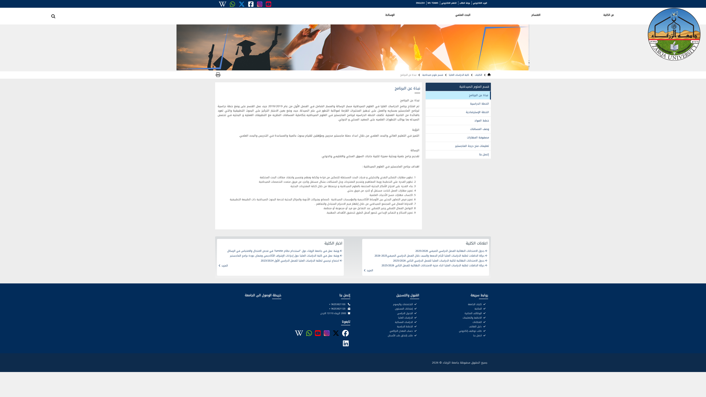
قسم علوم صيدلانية (432, 75)
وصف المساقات (479, 129)
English (420, 3)
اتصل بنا (477, 335)
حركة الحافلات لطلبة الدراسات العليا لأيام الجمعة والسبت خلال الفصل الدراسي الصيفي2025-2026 (429, 255)
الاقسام (536, 14)
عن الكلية (608, 14)
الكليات (478, 75)
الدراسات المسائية (404, 322)
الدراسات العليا (405, 317)
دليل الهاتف (475, 326)
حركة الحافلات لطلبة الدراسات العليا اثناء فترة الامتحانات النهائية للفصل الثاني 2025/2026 (432, 265)
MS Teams (433, 3)
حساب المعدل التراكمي (401, 331)
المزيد (370, 270)
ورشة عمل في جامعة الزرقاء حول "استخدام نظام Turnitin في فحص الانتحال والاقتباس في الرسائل (283, 250)
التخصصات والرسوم (403, 304)
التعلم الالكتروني (449, 3)
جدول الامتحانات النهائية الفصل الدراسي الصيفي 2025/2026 (449, 250)
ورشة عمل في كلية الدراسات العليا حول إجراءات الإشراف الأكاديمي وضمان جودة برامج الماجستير (284, 255)
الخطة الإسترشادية (477, 112)
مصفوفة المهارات (478, 137)
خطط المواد (481, 120)
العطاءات (477, 322)
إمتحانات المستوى (404, 308)
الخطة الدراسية (479, 103)
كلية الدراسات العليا (458, 75)
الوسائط (390, 14)
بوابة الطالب (464, 3)
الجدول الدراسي (405, 313)
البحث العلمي (462, 14)
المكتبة (478, 308)
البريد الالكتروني (480, 3)
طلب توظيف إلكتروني (470, 331)
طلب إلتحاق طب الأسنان (400, 335)
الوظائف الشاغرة (473, 313)
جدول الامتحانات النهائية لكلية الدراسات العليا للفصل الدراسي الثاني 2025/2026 (438, 260)
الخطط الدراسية (405, 326)
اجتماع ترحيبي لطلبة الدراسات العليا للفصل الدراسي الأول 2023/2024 (300, 260)
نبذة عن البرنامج (478, 95)
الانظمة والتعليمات (472, 317)
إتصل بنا (484, 154)
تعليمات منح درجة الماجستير (472, 146)
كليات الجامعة (475, 304)
